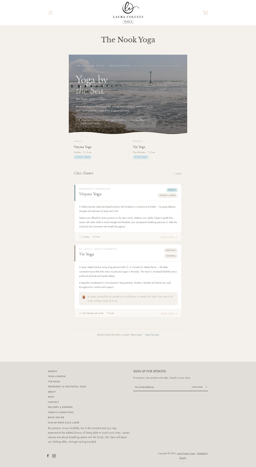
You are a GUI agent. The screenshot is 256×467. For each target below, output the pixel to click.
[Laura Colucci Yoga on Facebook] (48, 455)
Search (52, 371)
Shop (51, 396)
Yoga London (56, 376)
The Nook (54, 381)
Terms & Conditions (61, 412)
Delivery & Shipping (60, 407)
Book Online (56, 417)
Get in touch (136, 334)
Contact (53, 402)
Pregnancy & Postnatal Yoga (67, 386)
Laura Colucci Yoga (186, 453)
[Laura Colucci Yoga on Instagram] (54, 455)
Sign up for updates (149, 371)
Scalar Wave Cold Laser (63, 422)
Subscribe (198, 387)
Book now (167, 236)
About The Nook (152, 334)
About (52, 391)
